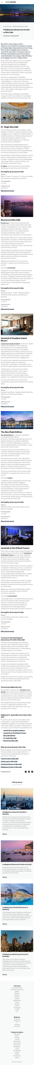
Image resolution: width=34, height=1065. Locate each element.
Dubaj (17, 1054)
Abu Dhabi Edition (7, 435)
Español (17, 993)
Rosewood (4, 223)
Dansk (17, 1006)
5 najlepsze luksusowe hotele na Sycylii (17, 864)
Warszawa (17, 1034)
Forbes (9, 478)
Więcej (4, 834)
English (17, 991)
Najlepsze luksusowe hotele (20, 26)
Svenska (17, 1004)
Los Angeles (17, 1050)
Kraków (17, 1037)
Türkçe (17, 1002)
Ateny (17, 1057)
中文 (17, 1011)
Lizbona (17, 1052)
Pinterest (17, 1026)
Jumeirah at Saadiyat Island (10, 344)
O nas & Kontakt (17, 988)
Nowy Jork (17, 1045)
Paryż (17, 1048)
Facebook (17, 1021)
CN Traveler (11, 268)
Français (17, 997)
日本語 (17, 1009)
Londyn (17, 1039)
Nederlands (17, 1000)
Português (17, 1007)
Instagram (17, 1019)
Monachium (17, 1056)
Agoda (3, 692)
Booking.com (25, 690)
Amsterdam (17, 1043)
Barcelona (17, 1041)
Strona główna (7, 26)
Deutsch (17, 995)
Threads (17, 1024)
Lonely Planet (12, 596)
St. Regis (4, 166)
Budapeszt (17, 1047)
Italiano (17, 998)
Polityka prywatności (17, 989)
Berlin (17, 1036)
